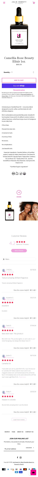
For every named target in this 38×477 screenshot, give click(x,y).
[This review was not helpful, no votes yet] (34, 290)
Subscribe (29, 447)
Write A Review (19, 250)
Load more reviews (19, 420)
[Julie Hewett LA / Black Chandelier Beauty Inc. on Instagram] (20, 457)
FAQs (13, 431)
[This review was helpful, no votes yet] (30, 290)
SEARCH (7, 431)
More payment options (19, 90)
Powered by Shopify (19, 464)
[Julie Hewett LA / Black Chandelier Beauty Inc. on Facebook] (17, 457)
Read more (22, 377)
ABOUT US (20, 431)
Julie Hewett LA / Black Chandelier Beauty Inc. (23, 462)
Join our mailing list (19, 439)
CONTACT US (29, 431)
